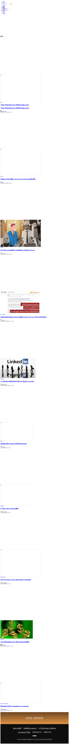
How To (1, 176)
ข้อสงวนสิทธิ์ (17, 728)
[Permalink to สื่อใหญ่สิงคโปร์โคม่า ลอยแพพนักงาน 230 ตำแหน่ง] (20, 702)
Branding (2, 505)
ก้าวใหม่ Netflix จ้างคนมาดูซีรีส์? (9, 508)
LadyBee (3, 253)
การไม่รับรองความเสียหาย (47, 728)
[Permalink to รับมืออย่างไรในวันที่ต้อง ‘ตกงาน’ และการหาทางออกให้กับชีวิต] (20, 175)
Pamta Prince (4, 111)
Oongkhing (4, 645)
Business (1, 378)
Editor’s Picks (5, 8)
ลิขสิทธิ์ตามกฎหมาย (30, 728)
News (4, 7)
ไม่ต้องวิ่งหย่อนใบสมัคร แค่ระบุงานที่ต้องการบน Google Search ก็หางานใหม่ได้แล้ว (23, 317)
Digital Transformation (4, 703)
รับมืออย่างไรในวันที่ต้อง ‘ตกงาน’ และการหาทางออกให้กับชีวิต (18, 179)
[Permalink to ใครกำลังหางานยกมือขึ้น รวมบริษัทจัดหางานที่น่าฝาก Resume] (20, 246)
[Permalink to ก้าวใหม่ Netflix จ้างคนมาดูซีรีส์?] (17, 504)
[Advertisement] (34, 26)
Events (4, 11)
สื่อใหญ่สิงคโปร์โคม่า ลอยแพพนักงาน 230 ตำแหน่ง (14, 706)
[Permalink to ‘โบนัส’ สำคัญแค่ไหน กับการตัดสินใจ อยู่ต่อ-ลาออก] (20, 101)
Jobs (1, 102)
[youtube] (68, 1)
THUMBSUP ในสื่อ (24, 732)
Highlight (2, 247)
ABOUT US (47, 732)
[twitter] (67, 1)
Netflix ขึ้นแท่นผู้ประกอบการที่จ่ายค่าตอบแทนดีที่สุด (14, 642)
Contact (4, 13)
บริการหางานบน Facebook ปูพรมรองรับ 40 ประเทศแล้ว (15, 579)
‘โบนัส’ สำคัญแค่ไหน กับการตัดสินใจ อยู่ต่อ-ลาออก (14, 108)
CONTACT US (37, 732)
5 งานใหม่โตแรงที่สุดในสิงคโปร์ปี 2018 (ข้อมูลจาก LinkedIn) (17, 381)
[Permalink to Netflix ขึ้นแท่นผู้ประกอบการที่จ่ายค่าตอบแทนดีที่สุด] (16, 638)
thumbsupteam (4, 384)
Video (4, 9)
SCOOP (4, 10)
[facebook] (65, 1)
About (4, 12)
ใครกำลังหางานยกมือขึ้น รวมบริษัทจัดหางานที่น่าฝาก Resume (17, 250)
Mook (3, 182)
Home (4, 6)
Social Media (2, 314)
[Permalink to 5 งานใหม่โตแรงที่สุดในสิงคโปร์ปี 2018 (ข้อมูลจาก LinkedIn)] (17, 377)
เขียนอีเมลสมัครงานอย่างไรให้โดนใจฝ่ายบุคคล (13, 443)
